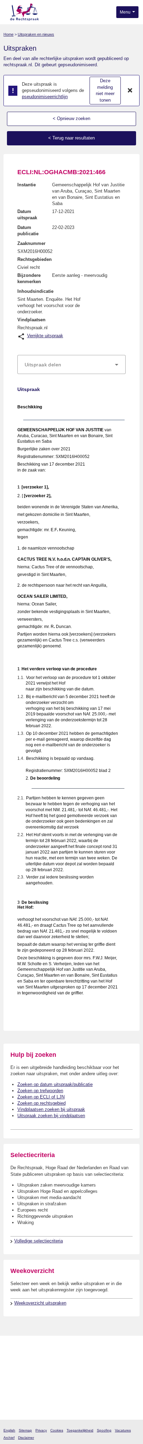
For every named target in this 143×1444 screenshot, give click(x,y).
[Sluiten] (130, 90)
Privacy (41, 1430)
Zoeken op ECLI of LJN (41, 1096)
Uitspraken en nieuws (36, 34)
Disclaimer (26, 1437)
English (9, 1430)
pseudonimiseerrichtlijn (45, 96)
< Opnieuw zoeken (71, 118)
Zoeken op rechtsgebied (41, 1103)
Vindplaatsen (31, 319)
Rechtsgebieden (34, 259)
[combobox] (71, 364)
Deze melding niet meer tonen (105, 90)
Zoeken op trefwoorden (40, 1090)
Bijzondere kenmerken (29, 278)
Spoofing (104, 1430)
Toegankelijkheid (80, 1430)
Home (8, 34)
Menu (126, 12)
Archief (9, 1437)
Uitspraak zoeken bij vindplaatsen (51, 1115)
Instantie (26, 184)
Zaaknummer (31, 243)
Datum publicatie (28, 230)
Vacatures (123, 1430)
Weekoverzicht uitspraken (40, 1303)
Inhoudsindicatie (35, 291)
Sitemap (25, 1430)
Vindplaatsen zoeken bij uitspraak (51, 1109)
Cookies (56, 1430)
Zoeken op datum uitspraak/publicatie (55, 1084)
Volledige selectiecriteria (38, 1240)
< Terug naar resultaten (71, 138)
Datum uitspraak (27, 214)
